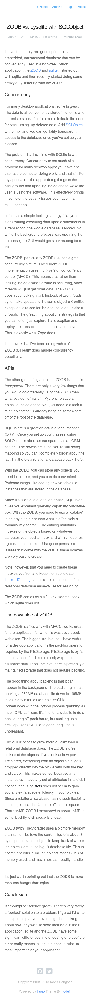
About (82, 6)
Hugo (41, 991)
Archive (57, 6)
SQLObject (75, 124)
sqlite (53, 70)
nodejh (67, 991)
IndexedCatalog (18, 579)
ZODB (35, 70)
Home (42, 6)
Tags (70, 6)
